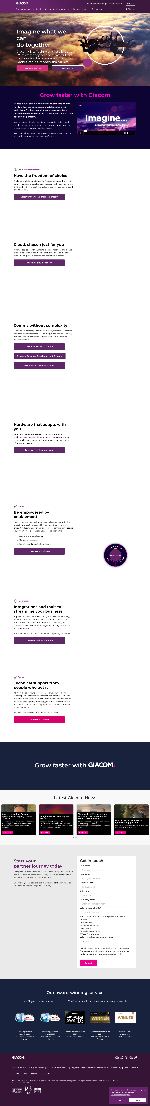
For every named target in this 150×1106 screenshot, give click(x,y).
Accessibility (116, 1068)
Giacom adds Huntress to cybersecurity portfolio (128, 821)
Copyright (75, 1068)
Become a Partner (39, 719)
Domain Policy (45, 1073)
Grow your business (39, 551)
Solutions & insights (45, 9)
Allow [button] (138, 1100)
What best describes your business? (97, 937)
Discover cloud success (39, 263)
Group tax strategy (36, 1068)
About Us (86, 9)
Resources (97, 9)
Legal (126, 1068)
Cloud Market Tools (90, 931)
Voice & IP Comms (90, 934)
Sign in (131, 9)
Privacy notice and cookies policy (94, 1068)
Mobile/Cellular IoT (90, 925)
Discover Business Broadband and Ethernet (40, 356)
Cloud (84, 919)
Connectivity (87, 922)
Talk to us (130, 4)
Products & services (25, 9)
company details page (65, 1081)
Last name (85, 874)
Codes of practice (19, 1068)
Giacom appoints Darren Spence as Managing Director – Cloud (17, 816)
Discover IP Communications (39, 365)
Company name (87, 900)
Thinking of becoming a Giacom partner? (104, 4)
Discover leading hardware (39, 450)
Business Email (87, 883)
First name (85, 866)
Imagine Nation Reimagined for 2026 (55, 817)
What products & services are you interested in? (103, 916)
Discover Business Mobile (39, 346)
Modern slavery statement (57, 1068)
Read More (7, 832)
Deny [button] (120, 1100)
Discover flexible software (39, 640)
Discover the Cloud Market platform (39, 197)
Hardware (86, 928)
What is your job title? (90, 908)
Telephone (85, 891)
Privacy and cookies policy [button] (120, 1095)
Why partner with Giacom (68, 9)
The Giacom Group (18, 1081)
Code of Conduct (30, 1073)
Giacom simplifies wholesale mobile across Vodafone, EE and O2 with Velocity (92, 816)
